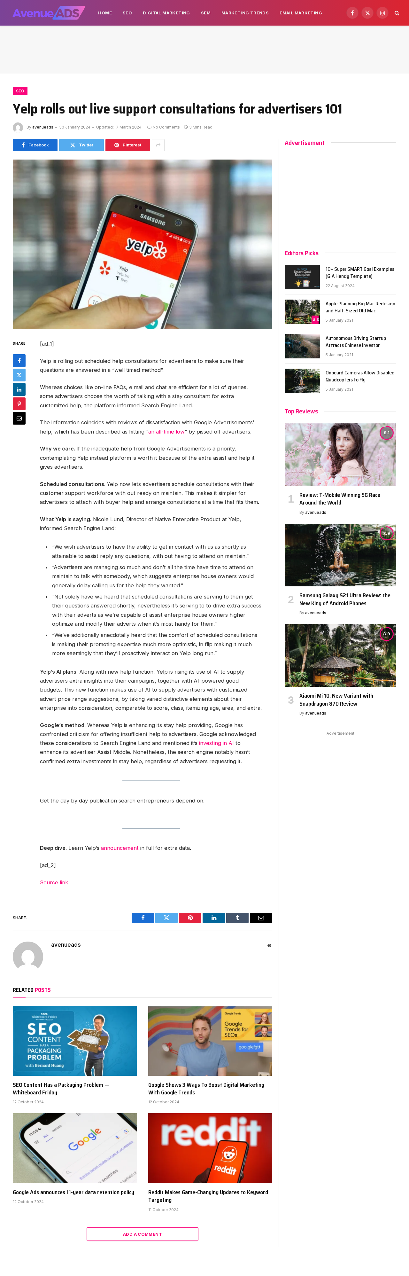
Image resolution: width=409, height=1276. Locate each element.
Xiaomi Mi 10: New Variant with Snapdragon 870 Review (336, 700)
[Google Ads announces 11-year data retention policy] (75, 1148)
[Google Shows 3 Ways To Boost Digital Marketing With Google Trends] (210, 1041)
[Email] (19, 418)
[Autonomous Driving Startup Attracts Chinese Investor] (302, 346)
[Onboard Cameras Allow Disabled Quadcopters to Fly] (302, 381)
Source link (54, 882)
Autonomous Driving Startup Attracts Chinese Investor (356, 342)
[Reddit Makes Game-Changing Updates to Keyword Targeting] (210, 1148)
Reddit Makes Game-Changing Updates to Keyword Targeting (208, 1196)
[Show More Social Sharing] (158, 145)
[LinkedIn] (19, 389)
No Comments (166, 127)
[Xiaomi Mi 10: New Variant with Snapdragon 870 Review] (340, 655)
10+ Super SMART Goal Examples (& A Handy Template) (360, 273)
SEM (206, 12)
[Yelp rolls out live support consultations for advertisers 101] (142, 244)
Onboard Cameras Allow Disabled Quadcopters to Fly (360, 376)
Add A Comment (142, 1234)
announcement (120, 848)
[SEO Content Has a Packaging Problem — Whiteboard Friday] (75, 1041)
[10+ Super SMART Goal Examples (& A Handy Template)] (302, 277)
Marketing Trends (245, 12)
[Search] (396, 13)
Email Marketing (301, 12)
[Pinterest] (19, 403)
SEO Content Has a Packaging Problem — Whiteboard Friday (61, 1089)
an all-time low (166, 431)
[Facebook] (19, 360)
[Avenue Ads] (49, 13)
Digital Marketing (166, 12)
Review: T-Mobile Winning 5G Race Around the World (339, 499)
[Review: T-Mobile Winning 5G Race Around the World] (340, 454)
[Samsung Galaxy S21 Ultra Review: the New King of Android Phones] (340, 555)
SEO (127, 12)
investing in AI (216, 743)
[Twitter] (19, 375)
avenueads (42, 127)
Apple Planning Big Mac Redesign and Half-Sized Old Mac (360, 307)
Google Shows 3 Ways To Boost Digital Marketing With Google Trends (206, 1089)
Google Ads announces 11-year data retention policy (73, 1192)
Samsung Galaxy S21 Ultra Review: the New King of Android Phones (344, 599)
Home (105, 12)
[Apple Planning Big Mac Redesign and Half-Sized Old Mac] (302, 312)
